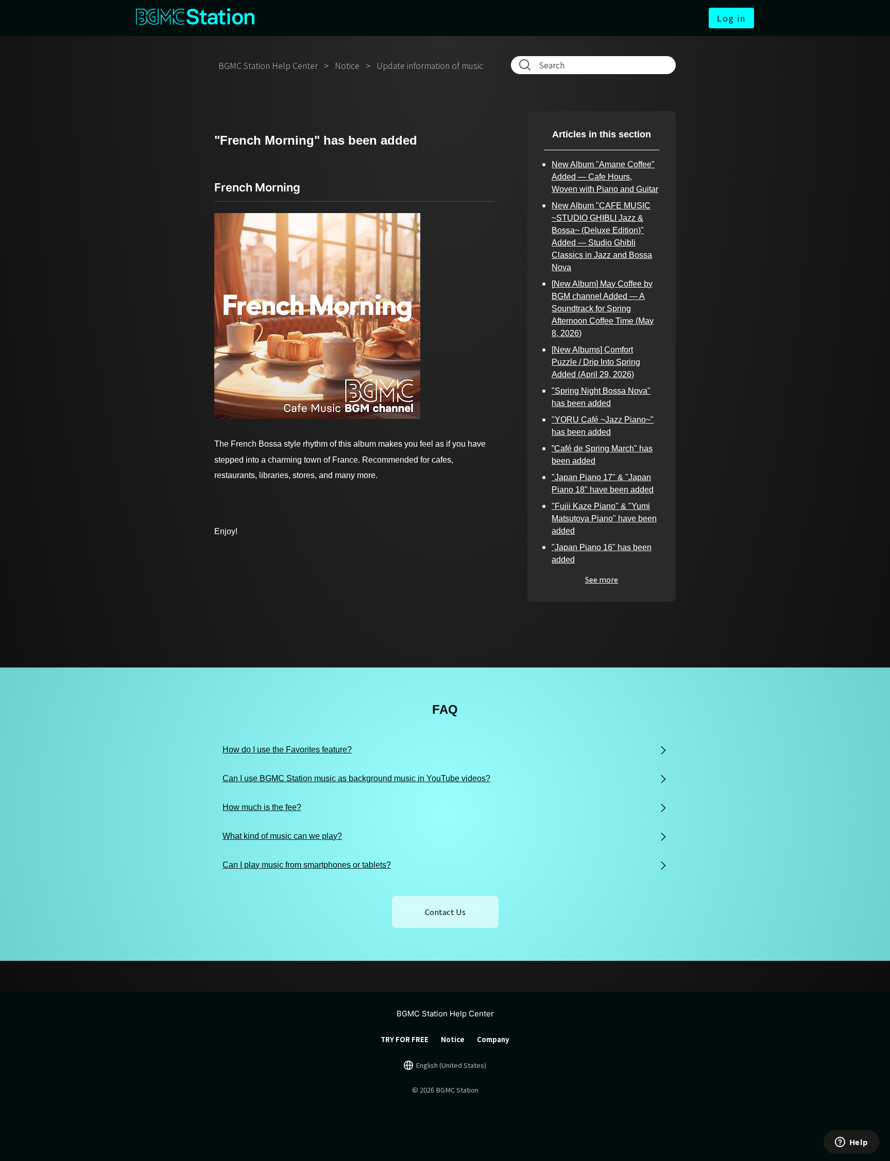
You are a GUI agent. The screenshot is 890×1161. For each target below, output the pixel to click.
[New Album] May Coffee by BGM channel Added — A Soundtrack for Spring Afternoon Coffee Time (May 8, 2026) (603, 308)
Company (493, 1039)
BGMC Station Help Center (268, 65)
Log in (731, 18)
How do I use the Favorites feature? (287, 749)
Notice (347, 65)
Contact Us (445, 911)
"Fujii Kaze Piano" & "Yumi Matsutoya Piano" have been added (604, 518)
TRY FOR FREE (405, 1039)
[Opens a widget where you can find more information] (851, 1143)
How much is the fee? (261, 807)
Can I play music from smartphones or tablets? (306, 864)
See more (601, 579)
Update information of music (429, 65)
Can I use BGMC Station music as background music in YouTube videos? (356, 778)
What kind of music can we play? (282, 836)
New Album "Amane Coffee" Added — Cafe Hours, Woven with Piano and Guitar (605, 177)
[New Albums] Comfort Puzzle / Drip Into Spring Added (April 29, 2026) (596, 362)
